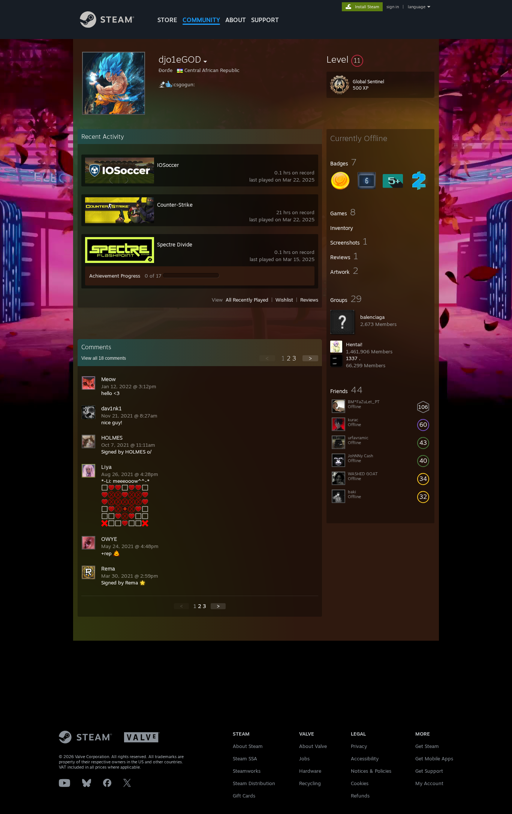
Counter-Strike (175, 204)
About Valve (313, 746)
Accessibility (365, 758)
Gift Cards (244, 796)
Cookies (359, 783)
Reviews (309, 300)
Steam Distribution (254, 783)
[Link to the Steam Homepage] (107, 26)
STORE (167, 20)
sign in (392, 6)
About (235, 20)
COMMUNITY (201, 20)
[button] (380, 59)
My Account (429, 783)
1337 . (353, 358)
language (416, 6)
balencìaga (372, 317)
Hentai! (354, 344)
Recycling (310, 783)
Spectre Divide (174, 244)
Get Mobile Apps (434, 758)
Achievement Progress (114, 276)
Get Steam (427, 746)
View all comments (103, 358)
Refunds (360, 796)
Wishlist (284, 300)
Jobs (304, 758)
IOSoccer (168, 165)
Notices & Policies (371, 771)
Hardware (310, 771)
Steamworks (246, 771)
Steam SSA (245, 758)
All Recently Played (247, 300)
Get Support (429, 771)
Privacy (359, 746)
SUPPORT (265, 20)
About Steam (248, 746)
